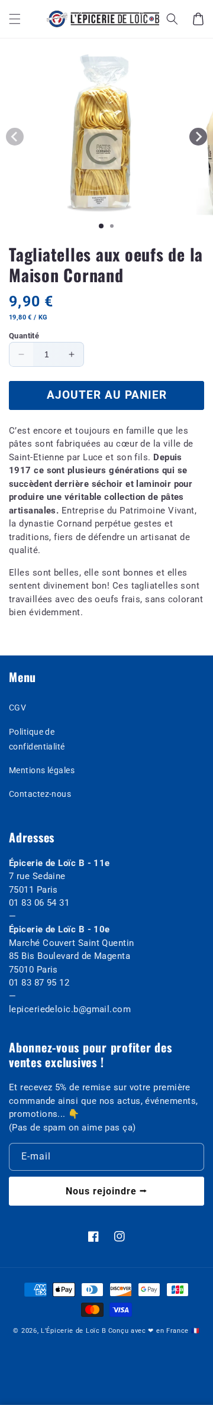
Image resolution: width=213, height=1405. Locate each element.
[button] (15, 19)
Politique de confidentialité (37, 739)
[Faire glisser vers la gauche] (15, 137)
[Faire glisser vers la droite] (198, 137)
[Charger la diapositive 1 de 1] (101, 226)
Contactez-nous (40, 794)
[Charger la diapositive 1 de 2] (111, 226)
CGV (17, 707)
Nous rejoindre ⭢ (106, 1191)
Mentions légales (42, 770)
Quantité (24, 335)
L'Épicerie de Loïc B (73, 1331)
